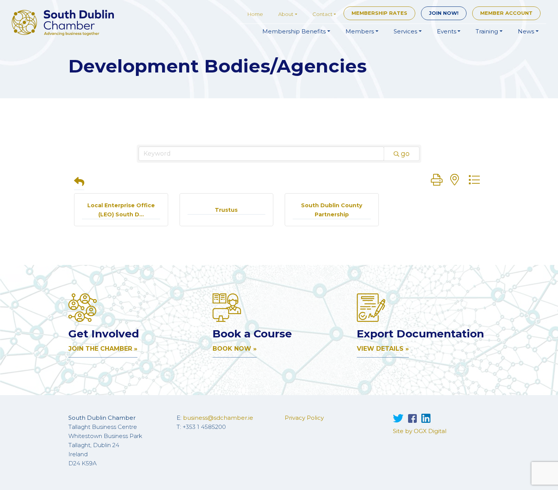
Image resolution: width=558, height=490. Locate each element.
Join (444, 13)
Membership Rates (379, 13)
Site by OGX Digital (419, 431)
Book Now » (235, 348)
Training (487, 31)
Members (359, 31)
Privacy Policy (304, 417)
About (285, 14)
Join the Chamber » (102, 348)
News (526, 31)
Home (255, 14)
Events (446, 31)
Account (506, 13)
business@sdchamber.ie (218, 417)
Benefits (294, 31)
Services (405, 31)
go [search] (405, 154)
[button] (79, 182)
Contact (322, 14)
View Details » (383, 348)
